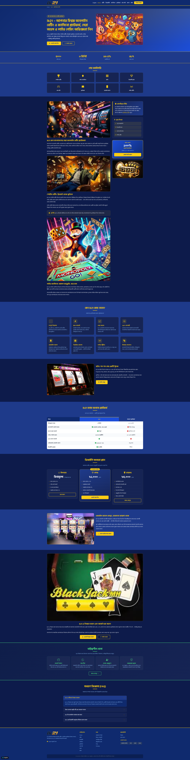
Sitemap (98, 746)
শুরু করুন (62, 494)
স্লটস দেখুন (102, 382)
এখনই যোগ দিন (55, 43)
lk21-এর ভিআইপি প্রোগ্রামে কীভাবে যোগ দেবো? (76, 720)
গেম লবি (124, 3)
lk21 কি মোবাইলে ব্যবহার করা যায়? (73, 715)
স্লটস (132, 3)
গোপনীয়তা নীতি (126, 112)
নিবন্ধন (121, 735)
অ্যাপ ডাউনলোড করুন (105, 534)
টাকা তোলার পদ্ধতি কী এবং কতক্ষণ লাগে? (75, 710)
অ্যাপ (128, 3)
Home (99, 3)
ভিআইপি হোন (119, 127)
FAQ (97, 744)
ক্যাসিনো (113, 3)
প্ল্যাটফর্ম (118, 3)
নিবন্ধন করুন (139, 3)
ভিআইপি (108, 3)
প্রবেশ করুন (122, 737)
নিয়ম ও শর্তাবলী (99, 737)
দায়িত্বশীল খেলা (99, 742)
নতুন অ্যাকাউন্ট (120, 123)
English (94, 3)
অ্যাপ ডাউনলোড (120, 131)
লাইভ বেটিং (119, 135)
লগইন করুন (69, 43)
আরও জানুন (128, 500)
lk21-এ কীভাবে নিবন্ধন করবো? (72, 698)
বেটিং (103, 3)
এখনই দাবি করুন (128, 155)
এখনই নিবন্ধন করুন (89, 637)
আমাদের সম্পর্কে (99, 735)
